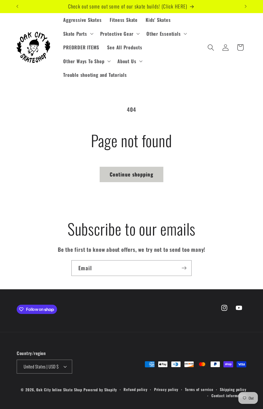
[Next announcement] (245, 6)
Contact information (228, 395)
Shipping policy (233, 389)
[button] (77, 34)
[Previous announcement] (17, 6)
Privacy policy (166, 389)
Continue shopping (131, 174)
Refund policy (135, 389)
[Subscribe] (184, 268)
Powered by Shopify (100, 389)
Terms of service (199, 389)
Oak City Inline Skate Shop (59, 389)
